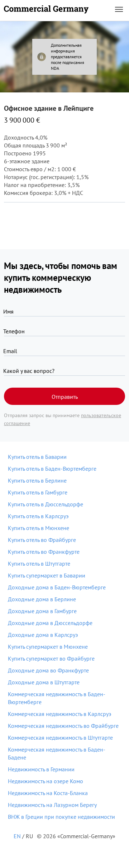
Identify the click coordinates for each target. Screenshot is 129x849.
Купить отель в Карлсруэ (38, 516)
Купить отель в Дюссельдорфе (45, 504)
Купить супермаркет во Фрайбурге (51, 658)
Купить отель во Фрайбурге (42, 539)
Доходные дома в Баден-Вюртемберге (57, 587)
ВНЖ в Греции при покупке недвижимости (61, 816)
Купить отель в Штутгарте (39, 563)
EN (17, 836)
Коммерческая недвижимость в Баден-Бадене (56, 753)
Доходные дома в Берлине (42, 599)
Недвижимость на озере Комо (45, 781)
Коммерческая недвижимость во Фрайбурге (63, 725)
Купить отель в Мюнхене (38, 527)
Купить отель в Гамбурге (37, 492)
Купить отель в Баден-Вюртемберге (52, 468)
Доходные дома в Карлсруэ (43, 634)
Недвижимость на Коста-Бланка (48, 792)
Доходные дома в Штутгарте (44, 682)
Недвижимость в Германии (41, 769)
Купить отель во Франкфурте (44, 551)
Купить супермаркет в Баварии (46, 575)
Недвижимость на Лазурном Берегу (52, 804)
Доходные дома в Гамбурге (42, 611)
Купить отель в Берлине (37, 480)
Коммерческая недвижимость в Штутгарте (60, 737)
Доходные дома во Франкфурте (48, 670)
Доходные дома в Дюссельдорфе (50, 622)
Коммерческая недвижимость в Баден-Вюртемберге (56, 698)
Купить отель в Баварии (37, 456)
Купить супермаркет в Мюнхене (48, 646)
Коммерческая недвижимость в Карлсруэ (59, 713)
